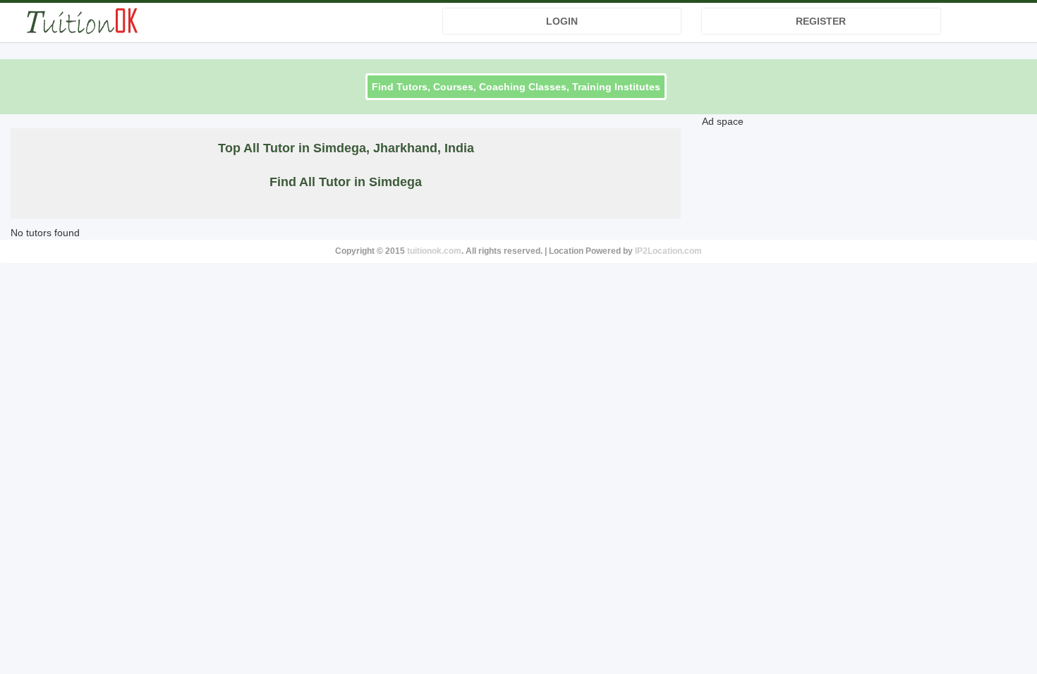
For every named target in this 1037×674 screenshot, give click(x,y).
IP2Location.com (668, 251)
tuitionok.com (434, 251)
